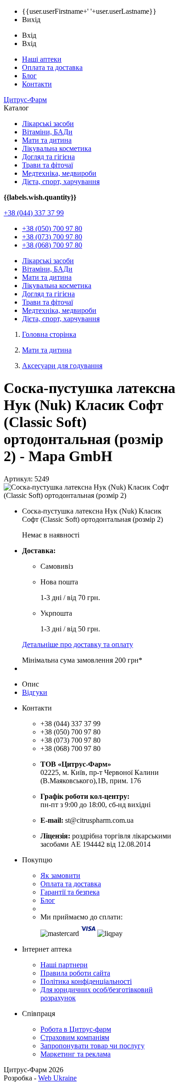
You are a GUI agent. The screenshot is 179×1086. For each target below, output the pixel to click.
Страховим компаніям (74, 1037)
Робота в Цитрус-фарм (75, 1029)
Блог (29, 76)
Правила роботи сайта (75, 973)
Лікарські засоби (48, 123)
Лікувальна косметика (56, 148)
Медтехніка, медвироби (59, 173)
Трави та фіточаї (47, 165)
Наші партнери (64, 965)
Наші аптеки (42, 59)
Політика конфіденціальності (86, 981)
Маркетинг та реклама (75, 1054)
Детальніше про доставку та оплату (77, 644)
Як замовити (60, 875)
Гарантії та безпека (70, 892)
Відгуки (34, 692)
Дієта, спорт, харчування (61, 181)
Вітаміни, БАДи (47, 132)
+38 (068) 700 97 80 (52, 245)
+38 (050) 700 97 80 (52, 228)
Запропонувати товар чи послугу (92, 1046)
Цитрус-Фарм (25, 100)
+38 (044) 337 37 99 (34, 213)
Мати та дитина (47, 140)
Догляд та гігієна (48, 157)
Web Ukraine (57, 1078)
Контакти (37, 84)
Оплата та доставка (52, 67)
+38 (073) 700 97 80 (52, 237)
